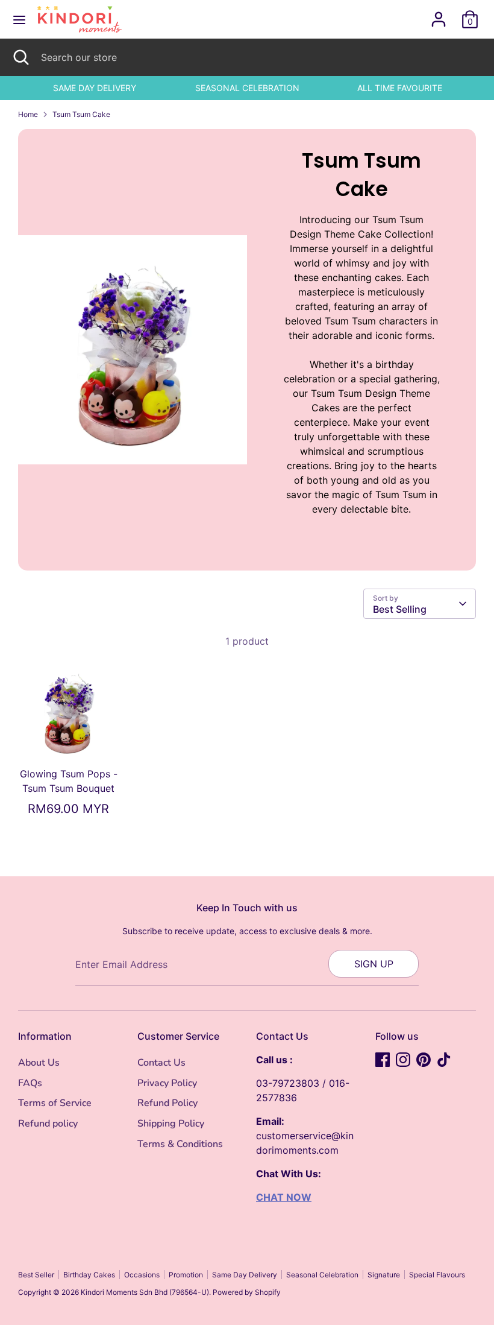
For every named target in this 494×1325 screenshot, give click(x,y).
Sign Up (373, 964)
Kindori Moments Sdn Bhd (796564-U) (145, 1292)
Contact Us (161, 1062)
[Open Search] (20, 57)
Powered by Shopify (247, 1292)
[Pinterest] (423, 1059)
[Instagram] (403, 1059)
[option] (94, 88)
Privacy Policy (167, 1083)
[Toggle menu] (19, 19)
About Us (39, 1062)
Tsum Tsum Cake (81, 114)
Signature (383, 1274)
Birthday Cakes (89, 1274)
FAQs (30, 1083)
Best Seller (36, 1274)
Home (28, 114)
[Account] (439, 14)
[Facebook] (382, 1059)
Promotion (186, 1274)
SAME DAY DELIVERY (94, 88)
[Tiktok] (444, 1059)
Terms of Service (55, 1103)
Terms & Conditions (180, 1144)
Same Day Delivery (244, 1274)
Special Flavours (437, 1274)
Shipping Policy (170, 1123)
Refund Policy (167, 1103)
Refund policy (48, 1123)
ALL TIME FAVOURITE (399, 88)
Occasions (142, 1274)
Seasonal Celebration (322, 1274)
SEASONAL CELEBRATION (247, 88)
